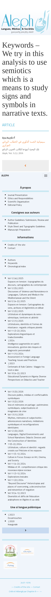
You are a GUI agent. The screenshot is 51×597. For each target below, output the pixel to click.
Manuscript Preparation (19, 230)
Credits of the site (16, 245)
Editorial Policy (15, 205)
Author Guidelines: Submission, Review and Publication (28, 221)
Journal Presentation (17, 195)
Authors (12, 260)
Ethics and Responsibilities (20, 198)
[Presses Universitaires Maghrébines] (10, 565)
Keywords (12, 263)
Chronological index (17, 266)
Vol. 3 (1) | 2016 (15, 153)
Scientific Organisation (18, 201)
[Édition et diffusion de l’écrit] (27, 551)
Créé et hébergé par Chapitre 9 (22, 591)
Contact (11, 248)
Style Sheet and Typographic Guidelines (26, 226)
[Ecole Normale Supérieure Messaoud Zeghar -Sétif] (10, 551)
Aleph (5, 175)
